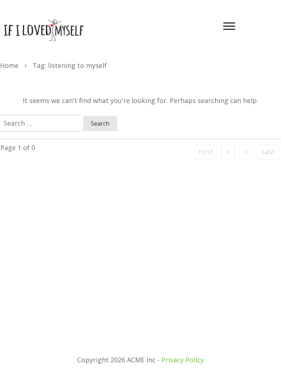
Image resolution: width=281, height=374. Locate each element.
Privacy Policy (182, 359)
